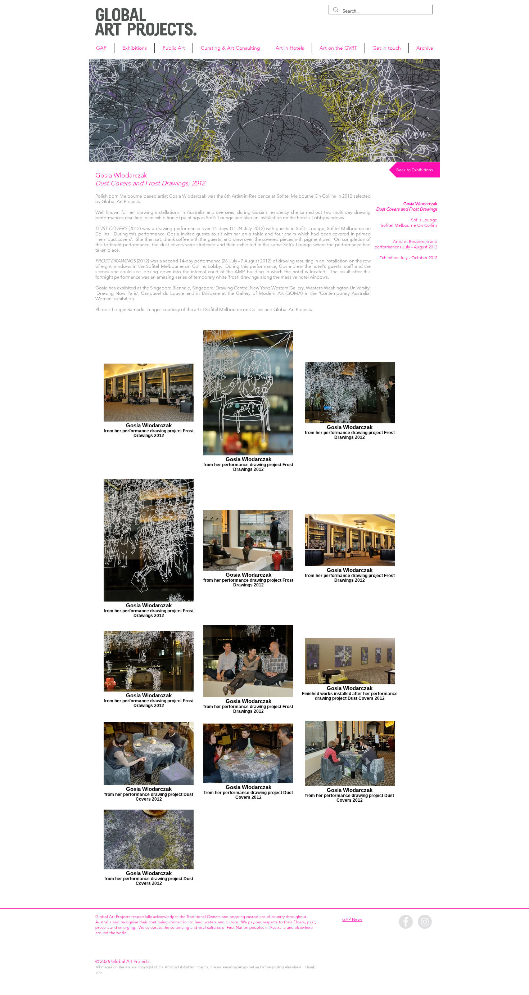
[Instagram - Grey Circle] (425, 922)
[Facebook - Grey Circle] (406, 922)
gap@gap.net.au (245, 967)
